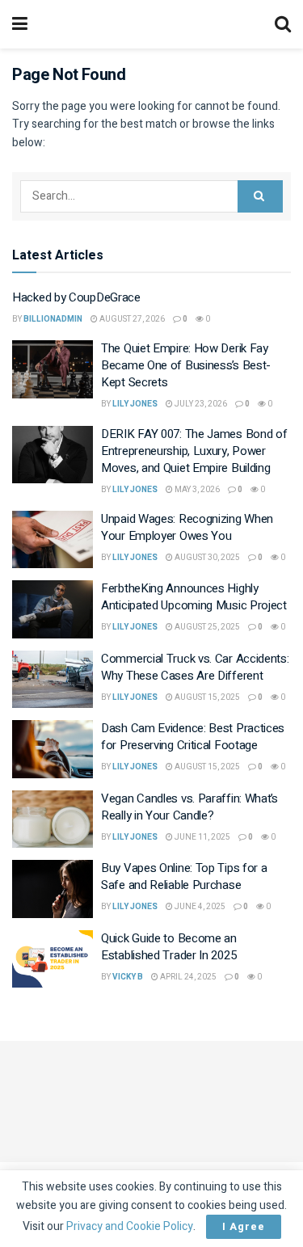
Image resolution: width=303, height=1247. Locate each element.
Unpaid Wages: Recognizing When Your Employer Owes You (187, 527)
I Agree (243, 1226)
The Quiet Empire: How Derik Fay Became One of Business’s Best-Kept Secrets (186, 365)
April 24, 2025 (187, 977)
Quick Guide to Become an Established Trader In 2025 (169, 946)
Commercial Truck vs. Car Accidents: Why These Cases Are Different (195, 667)
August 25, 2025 (206, 627)
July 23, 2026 (200, 404)
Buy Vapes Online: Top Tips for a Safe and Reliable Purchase (184, 876)
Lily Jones (135, 404)
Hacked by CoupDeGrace (76, 297)
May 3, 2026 (196, 489)
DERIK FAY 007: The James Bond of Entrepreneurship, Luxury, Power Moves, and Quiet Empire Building (194, 451)
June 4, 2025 (199, 906)
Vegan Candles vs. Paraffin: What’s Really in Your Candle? (189, 807)
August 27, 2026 (131, 319)
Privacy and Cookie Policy (129, 1226)
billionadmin (52, 319)
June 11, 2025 (201, 837)
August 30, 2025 (206, 557)
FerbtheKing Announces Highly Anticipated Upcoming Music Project (194, 596)
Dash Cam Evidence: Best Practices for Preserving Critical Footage (192, 736)
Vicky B (127, 977)
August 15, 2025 (206, 697)
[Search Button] (260, 196)
